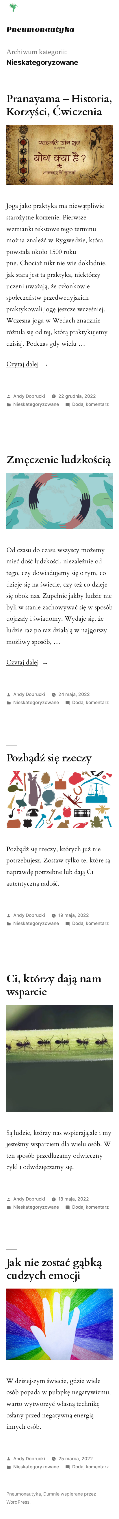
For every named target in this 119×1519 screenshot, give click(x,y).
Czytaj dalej (27, 364)
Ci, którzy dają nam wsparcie (53, 985)
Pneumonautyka (40, 29)
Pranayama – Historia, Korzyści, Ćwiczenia (59, 105)
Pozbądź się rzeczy (49, 758)
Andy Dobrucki (29, 396)
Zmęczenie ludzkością (58, 459)
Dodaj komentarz (90, 404)
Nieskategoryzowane (36, 404)
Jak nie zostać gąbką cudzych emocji (54, 1269)
